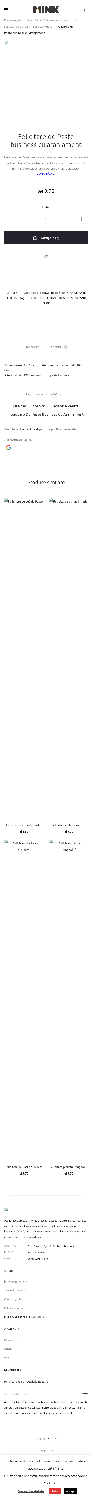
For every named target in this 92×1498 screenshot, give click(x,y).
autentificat (30, 429)
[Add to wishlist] (46, 257)
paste (46, 303)
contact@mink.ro (38, 1258)
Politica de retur (13, 1307)
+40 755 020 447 (38, 1252)
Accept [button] (70, 1491)
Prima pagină (13, 20)
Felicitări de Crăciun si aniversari (48, 20)
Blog (7, 1357)
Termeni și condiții (15, 1290)
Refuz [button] (55, 1491)
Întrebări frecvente (15, 1281)
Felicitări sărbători (16, 26)
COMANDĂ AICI (46, 174)
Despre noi (10, 1340)
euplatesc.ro (38, 1316)
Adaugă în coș (49, 238)
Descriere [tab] (31, 346)
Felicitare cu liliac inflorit (69, 825)
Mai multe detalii (31, 1491)
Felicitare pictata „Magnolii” (68, 1167)
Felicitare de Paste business (23, 1167)
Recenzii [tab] (57, 346)
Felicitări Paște (42, 26)
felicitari (51, 298)
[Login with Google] (8, 447)
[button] (10, 218)
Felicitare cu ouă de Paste (23, 825)
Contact (8, 1348)
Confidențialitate (14, 1299)
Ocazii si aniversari (72, 298)
